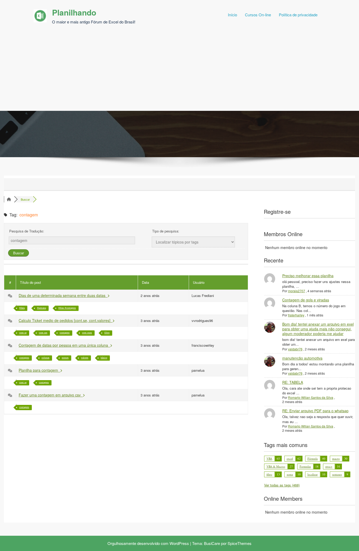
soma (290, 474)
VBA (269, 458)
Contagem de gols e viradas (305, 299)
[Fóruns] (9, 199)
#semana (41, 307)
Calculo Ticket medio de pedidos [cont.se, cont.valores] (65, 320)
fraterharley (296, 315)
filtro (107, 332)
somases (337, 474)
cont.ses (43, 332)
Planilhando (74, 12)
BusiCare (212, 543)
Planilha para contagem (39, 370)
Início (232, 14)
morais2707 (296, 291)
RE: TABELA (292, 382)
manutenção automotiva (302, 358)
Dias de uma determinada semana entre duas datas (63, 295)
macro (336, 458)
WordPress (179, 543)
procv (328, 466)
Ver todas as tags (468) (282, 485)
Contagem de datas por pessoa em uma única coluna (64, 345)
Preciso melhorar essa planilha (308, 275)
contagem (65, 332)
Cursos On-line (258, 14)
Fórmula (312, 458)
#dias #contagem (67, 307)
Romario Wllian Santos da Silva (310, 397)
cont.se (23, 332)
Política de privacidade (298, 14)
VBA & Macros (275, 466)
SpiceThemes (240, 543)
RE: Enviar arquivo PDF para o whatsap (315, 410)
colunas (45, 357)
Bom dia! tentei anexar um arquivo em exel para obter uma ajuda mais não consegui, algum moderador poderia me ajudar (318, 328)
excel (290, 458)
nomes (65, 357)
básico (104, 357)
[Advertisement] (179, 71)
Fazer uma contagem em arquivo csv (51, 395)
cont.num (87, 332)
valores (84, 357)
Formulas (305, 466)
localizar (312, 474)
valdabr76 (295, 349)
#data (22, 307)
